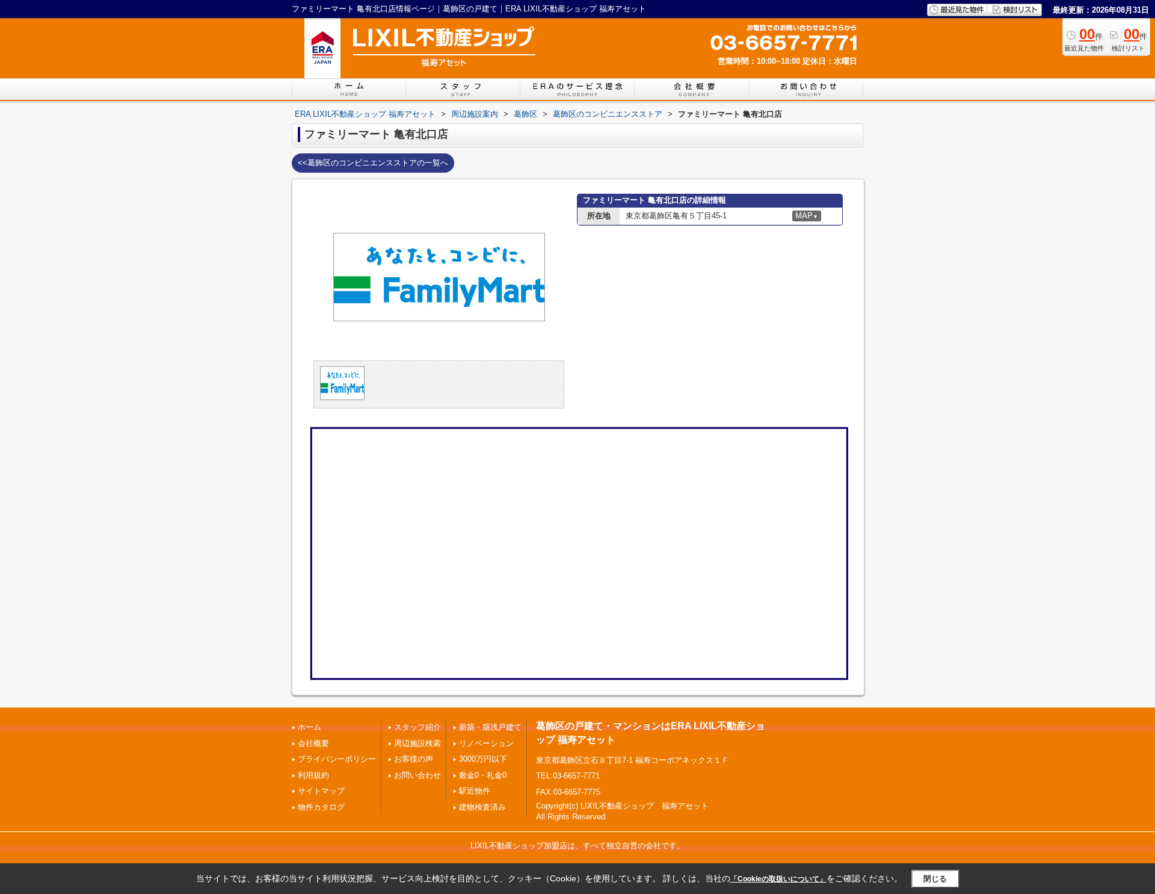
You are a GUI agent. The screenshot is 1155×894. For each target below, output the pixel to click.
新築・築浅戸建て (490, 727)
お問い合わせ (417, 775)
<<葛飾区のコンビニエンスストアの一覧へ (373, 162)
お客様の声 (413, 758)
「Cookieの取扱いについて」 (778, 879)
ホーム (309, 727)
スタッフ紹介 (417, 727)
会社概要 (313, 743)
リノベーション (486, 743)
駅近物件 (474, 790)
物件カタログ (321, 807)
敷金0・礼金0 (483, 775)
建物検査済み (482, 807)
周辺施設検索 (417, 743)
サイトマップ (321, 790)
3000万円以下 (483, 758)
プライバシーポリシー (337, 758)
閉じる (935, 878)
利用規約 (313, 775)
